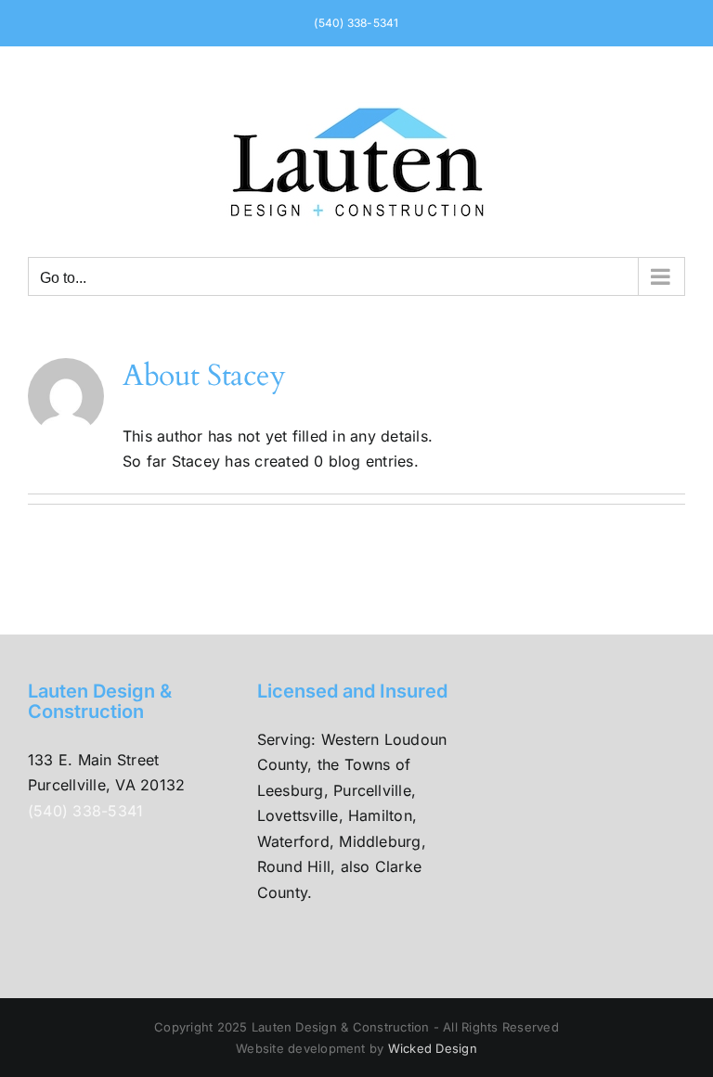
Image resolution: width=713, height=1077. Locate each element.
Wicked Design (432, 1048)
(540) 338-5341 (356, 23)
